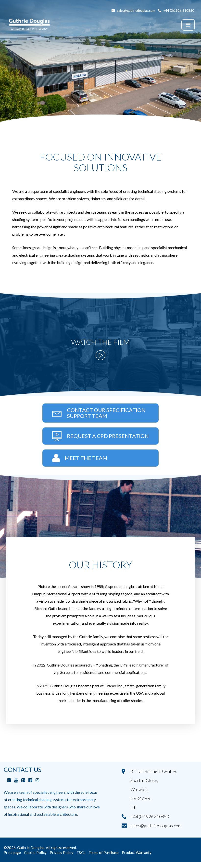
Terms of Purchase (103, 852)
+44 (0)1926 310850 (149, 816)
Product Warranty (136, 852)
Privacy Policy (61, 852)
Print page (12, 852)
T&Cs (80, 852)
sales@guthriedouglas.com (155, 825)
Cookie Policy (35, 852)
